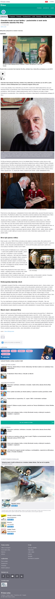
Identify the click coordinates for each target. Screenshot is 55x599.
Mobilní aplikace (5, 567)
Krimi (13, 351)
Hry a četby (5, 351)
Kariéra (30, 554)
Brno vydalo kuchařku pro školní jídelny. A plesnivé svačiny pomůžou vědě (29, 391)
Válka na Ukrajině (5, 547)
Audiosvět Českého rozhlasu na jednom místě (12, 361)
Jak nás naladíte (32, 547)
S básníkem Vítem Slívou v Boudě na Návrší (20, 373)
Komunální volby (5, 550)
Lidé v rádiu (31, 552)
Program (39, 8)
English (24, 595)
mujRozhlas (4, 347)
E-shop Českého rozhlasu (10, 459)
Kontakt (30, 556)
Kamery (52, 8)
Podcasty (3, 565)
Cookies (3, 595)
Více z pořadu (6, 427)
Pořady (19, 16)
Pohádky (21, 351)
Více (50, 16)
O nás (45, 16)
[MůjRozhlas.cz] (3, 34)
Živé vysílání (5, 354)
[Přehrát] (2, 73)
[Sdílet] (4, 79)
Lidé (33, 16)
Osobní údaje (10, 595)
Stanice (3, 552)
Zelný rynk (3, 26)
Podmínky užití (17, 595)
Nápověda (31, 550)
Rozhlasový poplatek (33, 558)
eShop (3, 554)
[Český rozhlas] (5, 1)
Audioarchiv (46, 8)
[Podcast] (1, 79)
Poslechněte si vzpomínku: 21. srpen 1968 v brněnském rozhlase (27, 398)
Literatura (4, 16)
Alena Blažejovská (9, 331)
